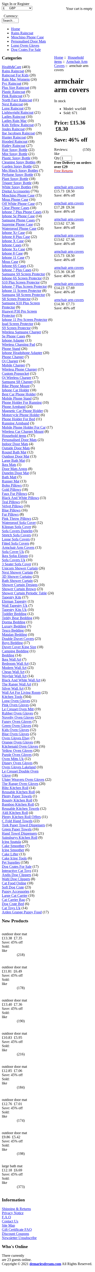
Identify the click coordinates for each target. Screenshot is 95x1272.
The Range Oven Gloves (20, 784)
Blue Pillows (11, 510)
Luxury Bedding (14, 626)
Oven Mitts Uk (13, 759)
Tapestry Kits (11, 597)
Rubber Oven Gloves (17, 713)
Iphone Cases (11, 245)
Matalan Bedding (14, 634)
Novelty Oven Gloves (18, 717)
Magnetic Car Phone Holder (22, 411)
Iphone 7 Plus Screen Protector (24, 286)
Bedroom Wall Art (15, 663)
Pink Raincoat (12, 96)
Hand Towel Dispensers (19, 833)
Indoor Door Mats (15, 444)
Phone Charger (13, 357)
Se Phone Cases (13, 336)
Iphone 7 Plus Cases (16, 270)
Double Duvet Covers (18, 639)
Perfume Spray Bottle (17, 175)
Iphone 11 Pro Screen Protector (24, 320)
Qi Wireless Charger (16, 378)
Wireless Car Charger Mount (23, 431)
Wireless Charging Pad (18, 344)
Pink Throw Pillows (16, 518)
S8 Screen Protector (16, 299)
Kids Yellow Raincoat (18, 125)
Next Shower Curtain (17, 572)
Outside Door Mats (16, 448)
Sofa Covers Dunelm (17, 531)
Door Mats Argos (14, 469)
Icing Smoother (13, 850)
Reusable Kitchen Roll (18, 792)
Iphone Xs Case (13, 249)
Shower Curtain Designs (20, 585)
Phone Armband (14, 407)
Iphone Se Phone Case (18, 216)
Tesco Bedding (13, 630)
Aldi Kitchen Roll (15, 813)
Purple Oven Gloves (17, 755)
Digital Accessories (16, 191)
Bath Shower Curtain (17, 581)
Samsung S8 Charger (17, 382)
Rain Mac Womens (16, 79)
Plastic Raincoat (13, 92)
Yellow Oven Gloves (17, 750)
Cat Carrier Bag (13, 900)
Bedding (8, 655)
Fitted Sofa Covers (15, 543)
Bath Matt (9, 477)
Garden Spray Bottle (17, 166)
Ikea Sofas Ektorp (15, 556)
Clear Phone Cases (15, 208)
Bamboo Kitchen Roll (18, 804)
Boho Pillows (12, 485)
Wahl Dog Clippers (16, 879)
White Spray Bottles (16, 187)
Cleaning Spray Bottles (19, 162)
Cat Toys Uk (11, 908)
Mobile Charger (13, 365)
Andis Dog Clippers (16, 875)
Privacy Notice (13, 1213)
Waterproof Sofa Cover (19, 523)
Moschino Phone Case (27, 37)
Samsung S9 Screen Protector (23, 274)
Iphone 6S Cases (14, 266)
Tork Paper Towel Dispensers (23, 825)
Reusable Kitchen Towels (20, 808)
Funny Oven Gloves (17, 721)
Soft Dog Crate (13, 887)
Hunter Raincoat (14, 137)
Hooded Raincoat (14, 141)
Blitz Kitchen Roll (15, 788)
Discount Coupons (15, 1234)
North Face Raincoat (17, 100)
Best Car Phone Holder (19, 394)
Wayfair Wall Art (14, 676)
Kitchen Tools (12, 697)
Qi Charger (10, 361)
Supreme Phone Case (17, 224)
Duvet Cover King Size (19, 647)
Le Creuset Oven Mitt (18, 709)
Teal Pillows (11, 502)
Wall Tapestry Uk (14, 605)
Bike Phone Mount (16, 386)
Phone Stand (11, 349)
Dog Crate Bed (13, 904)
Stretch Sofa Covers (16, 535)
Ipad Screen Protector (17, 324)
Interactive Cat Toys (16, 871)
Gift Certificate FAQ (17, 1229)
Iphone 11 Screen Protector (21, 291)
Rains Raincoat (22, 33)
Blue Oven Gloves (15, 734)
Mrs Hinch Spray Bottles (20, 170)
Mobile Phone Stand (17, 398)
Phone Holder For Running (22, 402)
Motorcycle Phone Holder (21, 415)
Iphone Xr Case (13, 233)
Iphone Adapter (13, 340)
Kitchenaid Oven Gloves (20, 746)
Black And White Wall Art (21, 680)
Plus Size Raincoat (15, 88)
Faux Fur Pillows (14, 494)
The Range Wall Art (16, 684)
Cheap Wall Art (13, 672)
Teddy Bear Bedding (17, 618)
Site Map (8, 1225)
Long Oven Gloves (25, 45)
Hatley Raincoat (13, 146)
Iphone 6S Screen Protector (22, 278)
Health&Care (11, 67)
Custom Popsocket (15, 373)
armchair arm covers (69, 187)
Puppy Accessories (15, 891)
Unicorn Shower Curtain (20, 568)
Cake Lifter (10, 854)
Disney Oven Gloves (17, 763)
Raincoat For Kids (15, 75)
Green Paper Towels (17, 829)
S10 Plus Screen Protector (21, 282)
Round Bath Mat (14, 452)
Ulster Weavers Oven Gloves (23, 779)
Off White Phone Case (18, 204)
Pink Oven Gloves (15, 705)
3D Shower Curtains (17, 576)
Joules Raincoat (13, 129)
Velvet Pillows (12, 506)
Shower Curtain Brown (19, 589)
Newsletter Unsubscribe (19, 1238)
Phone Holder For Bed (18, 419)
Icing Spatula (11, 842)
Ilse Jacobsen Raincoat (18, 133)
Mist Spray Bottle (14, 154)
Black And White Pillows (20, 498)
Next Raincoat (12, 104)
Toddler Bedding (14, 614)
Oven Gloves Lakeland (19, 767)
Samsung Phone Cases (18, 220)
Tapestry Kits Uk (14, 610)
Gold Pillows (11, 489)
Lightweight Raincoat (17, 112)
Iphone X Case (13, 241)
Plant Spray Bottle (15, 179)
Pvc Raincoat (11, 83)
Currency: (10, 16)
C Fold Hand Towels (17, 821)
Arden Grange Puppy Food (22, 912)
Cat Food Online (14, 883)
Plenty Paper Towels (17, 796)
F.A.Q (6, 1217)
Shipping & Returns (16, 1209)
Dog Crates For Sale (26, 50)
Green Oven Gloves (16, 726)
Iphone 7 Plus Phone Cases (22, 212)
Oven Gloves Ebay (16, 738)
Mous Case (10, 262)
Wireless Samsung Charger (21, 332)
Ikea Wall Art (11, 659)
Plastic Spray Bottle (16, 158)
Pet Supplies (11, 862)
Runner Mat (10, 481)
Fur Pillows (10, 514)
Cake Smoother (13, 846)
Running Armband (15, 423)
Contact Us (10, 1221)
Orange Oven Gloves (17, 742)
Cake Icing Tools (14, 858)
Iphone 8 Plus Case (16, 237)
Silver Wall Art (13, 688)
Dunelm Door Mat (15, 473)
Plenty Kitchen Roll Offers (21, 817)
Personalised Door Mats (28, 41)
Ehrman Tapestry (14, 601)
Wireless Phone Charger (19, 369)
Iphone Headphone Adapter (22, 353)
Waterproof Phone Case (19, 228)
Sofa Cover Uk (13, 552)
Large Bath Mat (13, 460)
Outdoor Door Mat (15, 456)
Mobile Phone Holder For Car (24, 427)
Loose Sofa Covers (16, 539)
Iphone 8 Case (12, 253)
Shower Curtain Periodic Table (24, 593)
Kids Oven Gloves (15, 730)
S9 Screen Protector (16, 328)
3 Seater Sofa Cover (16, 564)
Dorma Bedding (13, 622)
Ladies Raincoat (13, 117)
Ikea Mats (9, 465)
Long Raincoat (13, 108)
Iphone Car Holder (15, 390)
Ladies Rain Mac (14, 121)
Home (15, 29)
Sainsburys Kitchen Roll (19, 837)
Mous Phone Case (15, 199)
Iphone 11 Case (13, 257)
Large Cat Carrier (14, 895)
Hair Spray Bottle (14, 150)
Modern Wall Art (14, 668)
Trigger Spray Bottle (17, 183)
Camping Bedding (15, 651)
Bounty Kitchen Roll (17, 800)
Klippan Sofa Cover (16, 527)
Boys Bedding (12, 643)
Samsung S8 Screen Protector (23, 295)
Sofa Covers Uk (13, 560)
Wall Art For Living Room (21, 692)
